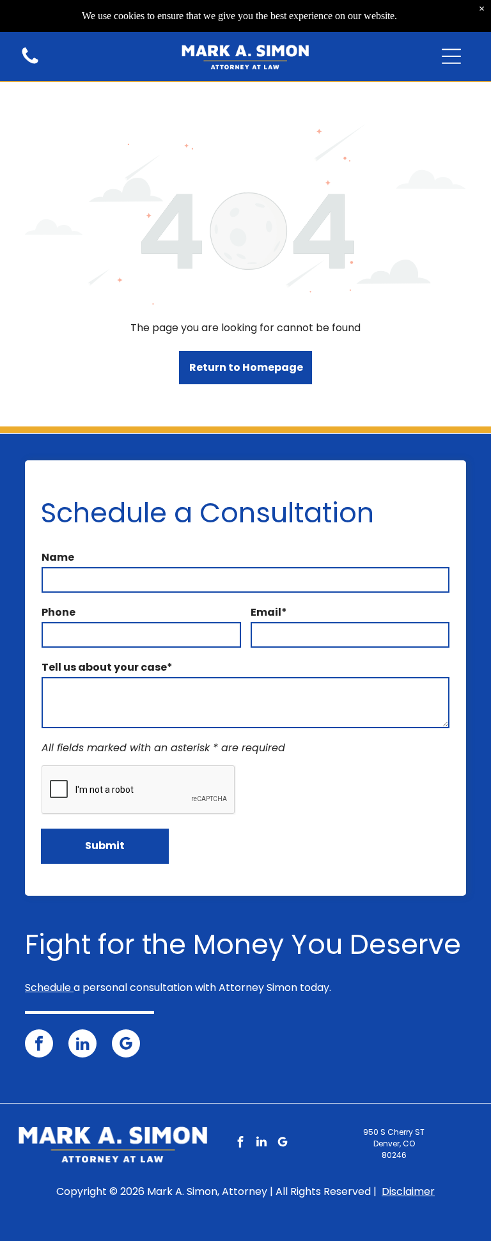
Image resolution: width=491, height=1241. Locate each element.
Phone (58, 612)
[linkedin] (82, 1045)
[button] (451, 56)
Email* (269, 612)
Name (58, 557)
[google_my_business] (126, 1045)
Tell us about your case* (107, 667)
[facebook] (39, 1045)
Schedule (48, 987)
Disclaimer (408, 1191)
